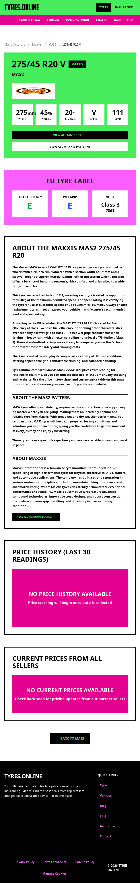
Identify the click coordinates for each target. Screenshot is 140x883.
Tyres (103, 7)
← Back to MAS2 (70, 738)
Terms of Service (55, 862)
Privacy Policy (24, 862)
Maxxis (37, 44)
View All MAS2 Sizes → (70, 135)
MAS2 (52, 44)
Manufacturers (78, 19)
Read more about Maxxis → (36, 516)
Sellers (101, 19)
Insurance (124, 7)
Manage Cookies (54, 874)
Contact (105, 836)
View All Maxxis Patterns (70, 147)
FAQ (130, 19)
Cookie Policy (84, 862)
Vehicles (53, 19)
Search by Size (29, 19)
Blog (117, 19)
